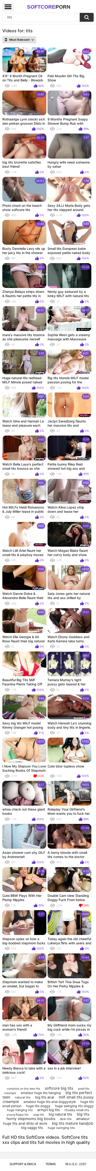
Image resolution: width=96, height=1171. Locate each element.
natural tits (23, 1097)
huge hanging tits (20, 1110)
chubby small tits (77, 1110)
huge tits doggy (38, 1106)
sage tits (38, 1114)
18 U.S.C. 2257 (75, 1164)
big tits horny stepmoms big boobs (48, 1116)
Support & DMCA (23, 1164)
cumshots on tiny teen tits (23, 1088)
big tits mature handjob (72, 1123)
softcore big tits (59, 1088)
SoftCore (48, 7)
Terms (50, 1164)
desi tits (66, 1119)
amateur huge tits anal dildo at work (46, 1120)
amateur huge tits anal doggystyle (50, 1102)
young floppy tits (17, 1114)
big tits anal (44, 1097)
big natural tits (60, 1114)
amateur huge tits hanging (41, 1093)
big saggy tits (32, 1127)
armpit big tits (48, 1110)
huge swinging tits (61, 1128)
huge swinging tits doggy (74, 1106)
